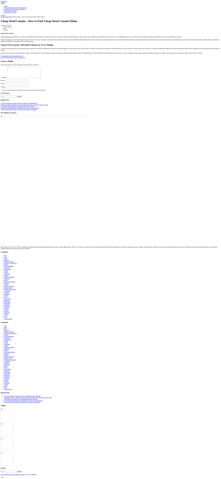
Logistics (6, 292)
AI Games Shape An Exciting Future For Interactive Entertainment (19, 103)
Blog (5, 258)
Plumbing (6, 300)
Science (6, 311)
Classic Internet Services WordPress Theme (13, 474)
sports (5, 316)
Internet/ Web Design (10, 289)
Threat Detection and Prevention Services (15, 7)
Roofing (6, 309)
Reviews (6, 308)
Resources (7, 305)
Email (3, 83)
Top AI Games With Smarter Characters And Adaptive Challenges (19, 109)
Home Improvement (9, 281)
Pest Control (7, 299)
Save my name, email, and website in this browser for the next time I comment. (24, 90)
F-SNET (3, 17)
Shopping (6, 313)
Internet (6, 285)
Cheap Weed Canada (6, 37)
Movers (6, 295)
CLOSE (3, 15)
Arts (5, 255)
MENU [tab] (3, 3)
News (5, 297)
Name (3, 80)
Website (3, 87)
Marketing (7, 294)
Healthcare (7, 278)
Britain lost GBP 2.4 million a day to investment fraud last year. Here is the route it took (25, 105)
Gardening (7, 274)
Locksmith (7, 291)
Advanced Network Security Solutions (14, 9)
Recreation (7, 303)
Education (7, 267)
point (139, 53)
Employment (7, 269)
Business (6, 260)
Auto (5, 257)
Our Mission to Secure (10, 11)
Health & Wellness (9, 277)
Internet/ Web (7, 288)
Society (6, 314)
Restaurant (7, 306)
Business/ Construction (10, 263)
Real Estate (7, 302)
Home (6, 6)
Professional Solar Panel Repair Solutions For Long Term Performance (20, 108)
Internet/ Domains (9, 286)
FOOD (6, 271)
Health (6, 275)
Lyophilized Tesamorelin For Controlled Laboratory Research (17, 106)
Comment (4, 77)
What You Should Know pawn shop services (13, 57)
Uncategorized (8, 319)
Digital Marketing (9, 266)
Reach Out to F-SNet (10, 12)
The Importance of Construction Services (12, 56)
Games (6, 272)
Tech (5, 317)
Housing (6, 283)
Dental (6, 264)
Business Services (9, 261)
